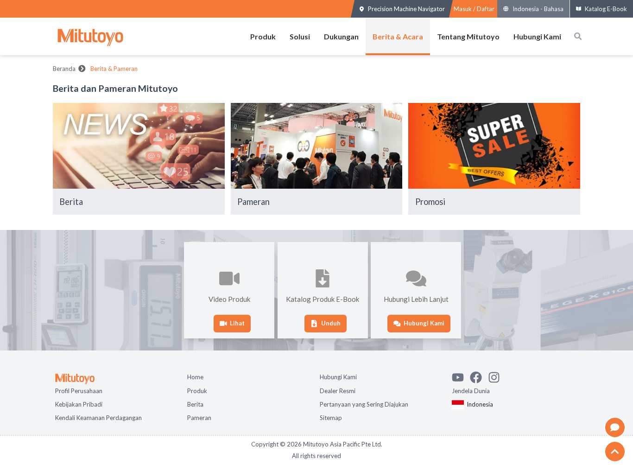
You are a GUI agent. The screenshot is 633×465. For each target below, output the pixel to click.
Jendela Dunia (471, 390)
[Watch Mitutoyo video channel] (461, 375)
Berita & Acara (398, 36)
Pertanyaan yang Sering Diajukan (364, 403)
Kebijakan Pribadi (78, 403)
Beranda (64, 68)
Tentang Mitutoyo (468, 36)
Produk (263, 36)
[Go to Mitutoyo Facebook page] (479, 375)
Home (195, 376)
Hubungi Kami (537, 36)
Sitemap (331, 417)
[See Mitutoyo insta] (497, 375)
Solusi (300, 36)
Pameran (199, 417)
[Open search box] (578, 36)
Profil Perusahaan (78, 390)
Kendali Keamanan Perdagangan (98, 417)
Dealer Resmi (337, 390)
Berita (195, 403)
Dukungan (341, 36)
